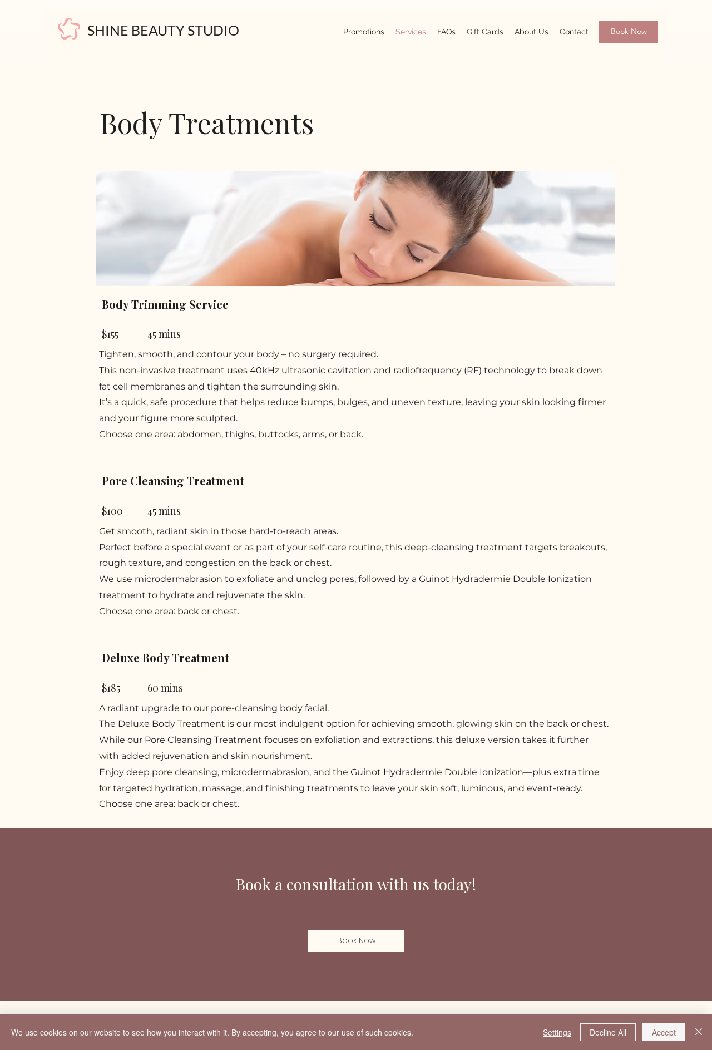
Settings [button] (557, 1032)
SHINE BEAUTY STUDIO (163, 30)
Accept (664, 1032)
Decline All (608, 1032)
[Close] (698, 1032)
